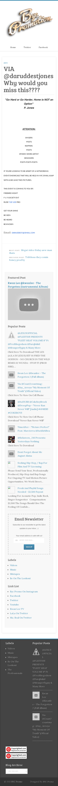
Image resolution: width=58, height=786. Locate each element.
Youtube (14, 604)
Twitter (27, 47)
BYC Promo (48, 782)
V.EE (14, 202)
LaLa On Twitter (19, 613)
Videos (13, 565)
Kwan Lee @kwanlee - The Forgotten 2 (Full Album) (42, 700)
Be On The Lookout (20, 578)
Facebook (43, 47)
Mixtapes (15, 574)
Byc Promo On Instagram (24, 591)
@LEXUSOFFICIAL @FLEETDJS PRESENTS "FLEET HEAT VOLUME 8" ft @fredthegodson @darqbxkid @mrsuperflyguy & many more (28, 340)
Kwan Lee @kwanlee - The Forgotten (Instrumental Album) (28, 284)
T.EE (10, 202)
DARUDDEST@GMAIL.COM (23, 233)
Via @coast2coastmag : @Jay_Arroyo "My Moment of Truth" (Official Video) (34, 387)
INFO (6, 63)
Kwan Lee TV (17, 609)
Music (13, 569)
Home (13, 47)
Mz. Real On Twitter (21, 617)
